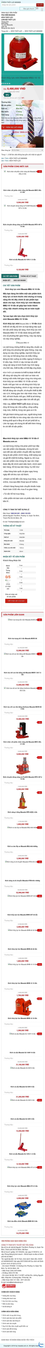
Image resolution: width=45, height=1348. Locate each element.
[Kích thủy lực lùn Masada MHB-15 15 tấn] (22, 964)
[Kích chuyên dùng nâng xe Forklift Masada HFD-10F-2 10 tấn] (22, 207)
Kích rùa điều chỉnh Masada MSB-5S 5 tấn (22, 1221)
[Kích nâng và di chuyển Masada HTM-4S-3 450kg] (22, 862)
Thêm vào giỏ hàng (14, 127)
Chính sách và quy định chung (12, 1315)
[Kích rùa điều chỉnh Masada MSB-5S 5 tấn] (22, 1209)
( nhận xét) (8, 586)
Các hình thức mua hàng (10, 1301)
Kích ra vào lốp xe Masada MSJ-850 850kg (23, 846)
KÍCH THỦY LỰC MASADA (33, 31)
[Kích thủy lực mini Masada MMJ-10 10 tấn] (22, 52)
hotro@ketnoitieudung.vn (14, 1282)
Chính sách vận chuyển (9, 1323)
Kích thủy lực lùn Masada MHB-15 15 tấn (22, 983)
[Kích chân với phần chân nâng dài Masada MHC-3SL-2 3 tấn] (22, 172)
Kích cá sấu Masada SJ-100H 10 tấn (22, 1052)
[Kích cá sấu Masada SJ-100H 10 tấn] (22, 1033)
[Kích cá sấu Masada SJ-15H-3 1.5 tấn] (22, 248)
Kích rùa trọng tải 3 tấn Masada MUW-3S (22, 638)
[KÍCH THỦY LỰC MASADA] (11, 2)
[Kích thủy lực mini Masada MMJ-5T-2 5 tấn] (22, 1167)
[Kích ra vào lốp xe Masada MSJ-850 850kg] (22, 827)
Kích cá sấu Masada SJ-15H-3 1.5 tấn (22, 259)
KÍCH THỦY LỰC (7, 17)
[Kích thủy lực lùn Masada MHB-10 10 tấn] (22, 1007)
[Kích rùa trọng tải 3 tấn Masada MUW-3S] (22, 619)
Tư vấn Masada (7, 25)
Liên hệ (4, 26)
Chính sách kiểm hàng (9, 1332)
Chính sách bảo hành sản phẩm (12, 1318)
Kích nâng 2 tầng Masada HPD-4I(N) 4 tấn (22, 812)
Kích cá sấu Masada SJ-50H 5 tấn (22, 1087)
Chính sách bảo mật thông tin (11, 1321)
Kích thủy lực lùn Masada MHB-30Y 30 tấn (23, 915)
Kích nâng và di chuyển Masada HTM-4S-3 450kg (22, 880)
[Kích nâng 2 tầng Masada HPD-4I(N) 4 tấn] (22, 800)
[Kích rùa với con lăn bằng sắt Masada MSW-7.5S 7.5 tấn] (22, 655)
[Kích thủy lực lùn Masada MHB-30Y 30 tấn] (22, 896)
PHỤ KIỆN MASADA (8, 15)
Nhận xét (6, 280)
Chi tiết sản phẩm (10, 276)
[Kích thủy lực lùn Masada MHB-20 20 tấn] (22, 930)
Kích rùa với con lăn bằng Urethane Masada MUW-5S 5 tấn (22, 708)
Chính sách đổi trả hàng (10, 1329)
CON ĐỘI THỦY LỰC (8, 20)
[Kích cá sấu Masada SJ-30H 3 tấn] (22, 1100)
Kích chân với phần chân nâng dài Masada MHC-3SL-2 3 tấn (22, 191)
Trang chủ (5, 21)
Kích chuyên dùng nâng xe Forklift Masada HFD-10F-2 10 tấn (22, 225)
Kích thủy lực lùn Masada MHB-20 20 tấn (22, 949)
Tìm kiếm (40, 5)
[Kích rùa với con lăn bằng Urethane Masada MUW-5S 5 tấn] (22, 689)
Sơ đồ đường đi (7, 1306)
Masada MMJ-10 (25, 324)
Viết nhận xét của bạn (16, 601)
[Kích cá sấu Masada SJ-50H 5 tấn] (22, 1068)
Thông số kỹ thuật (28, 276)
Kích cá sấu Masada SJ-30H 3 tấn (22, 1119)
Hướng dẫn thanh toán (9, 1298)
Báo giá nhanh (28, 8)
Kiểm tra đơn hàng (8, 1304)
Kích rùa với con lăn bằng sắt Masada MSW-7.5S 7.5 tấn (22, 674)
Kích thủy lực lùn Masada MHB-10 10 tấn (22, 1018)
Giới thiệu (4, 23)
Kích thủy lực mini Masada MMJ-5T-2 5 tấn (22, 1186)
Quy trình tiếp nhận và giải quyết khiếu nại (15, 1326)
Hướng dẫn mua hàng (9, 1296)
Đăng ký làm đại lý (8, 28)
